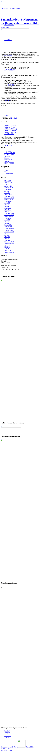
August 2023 (8, 189)
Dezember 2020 (9, 226)
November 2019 (9, 242)
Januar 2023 (8, 194)
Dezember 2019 (9, 240)
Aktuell (3, 27)
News (7, 27)
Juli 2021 (7, 220)
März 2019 (7, 250)
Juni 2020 (7, 235)
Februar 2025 (8, 182)
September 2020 (9, 232)
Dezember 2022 (9, 196)
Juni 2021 (7, 221)
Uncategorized (8, 173)
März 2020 (7, 238)
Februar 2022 (8, 211)
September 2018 (9, 252)
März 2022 (7, 210)
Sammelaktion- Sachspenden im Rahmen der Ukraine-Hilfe (20, 21)
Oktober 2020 (8, 230)
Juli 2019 (7, 245)
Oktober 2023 (8, 188)
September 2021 (9, 216)
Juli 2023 (7, 191)
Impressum (7, 156)
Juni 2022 (7, 204)
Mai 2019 (7, 247)
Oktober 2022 (8, 199)
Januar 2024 (8, 186)
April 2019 (7, 249)
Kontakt (6, 158)
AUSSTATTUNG (9, 153)
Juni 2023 (7, 193)
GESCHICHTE (9, 154)
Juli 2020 (7, 233)
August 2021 (8, 218)
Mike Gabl (13, 118)
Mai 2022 (7, 206)
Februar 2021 (8, 225)
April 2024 (7, 184)
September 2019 (9, 243)
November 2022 (9, 198)
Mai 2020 (7, 237)
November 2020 (9, 228)
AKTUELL (8, 151)
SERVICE (7, 161)
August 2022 (8, 201)
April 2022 (7, 208)
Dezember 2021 (9, 213)
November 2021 (9, 215)
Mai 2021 (7, 223)
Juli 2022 (7, 203)
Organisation (8, 159)
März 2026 (7, 181)
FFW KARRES (9, 163)
